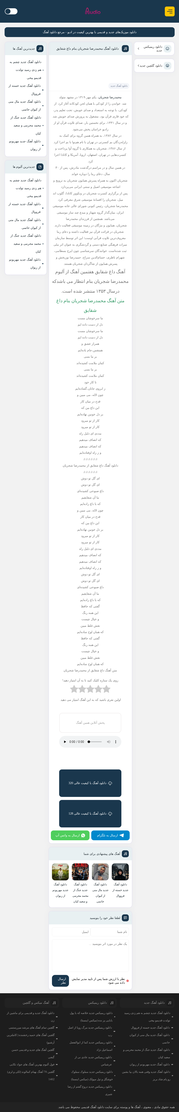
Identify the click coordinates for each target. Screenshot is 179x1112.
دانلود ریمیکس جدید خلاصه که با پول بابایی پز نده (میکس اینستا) (91, 1016)
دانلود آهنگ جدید (118, 85)
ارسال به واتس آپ (67, 835)
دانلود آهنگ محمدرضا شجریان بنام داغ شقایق (87, 48)
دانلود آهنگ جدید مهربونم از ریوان (25, 145)
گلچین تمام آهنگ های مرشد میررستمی (31, 1027)
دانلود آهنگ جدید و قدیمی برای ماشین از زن (30, 1016)
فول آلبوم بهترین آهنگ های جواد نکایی (32, 1064)
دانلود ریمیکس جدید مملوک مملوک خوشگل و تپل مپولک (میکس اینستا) (92, 1075)
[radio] (106, 690)
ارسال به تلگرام (107, 835)
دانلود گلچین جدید (151, 65)
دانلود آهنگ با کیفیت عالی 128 (87, 813)
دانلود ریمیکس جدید (153, 48)
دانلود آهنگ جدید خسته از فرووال (25, 89)
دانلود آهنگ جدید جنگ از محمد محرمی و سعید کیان (25, 125)
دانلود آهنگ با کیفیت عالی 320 (87, 783)
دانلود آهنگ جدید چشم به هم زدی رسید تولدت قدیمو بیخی (25, 70)
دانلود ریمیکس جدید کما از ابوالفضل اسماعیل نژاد (90, 1046)
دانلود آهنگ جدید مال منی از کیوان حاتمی (24, 105)
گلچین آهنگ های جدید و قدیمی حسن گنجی (33, 1053)
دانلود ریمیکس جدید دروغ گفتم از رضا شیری (90, 1090)
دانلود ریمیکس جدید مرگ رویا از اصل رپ (90, 1031)
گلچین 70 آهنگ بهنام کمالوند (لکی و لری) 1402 (31, 1075)
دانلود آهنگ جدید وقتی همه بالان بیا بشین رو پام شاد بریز (146, 1075)
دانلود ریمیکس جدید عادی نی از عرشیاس (93, 1061)
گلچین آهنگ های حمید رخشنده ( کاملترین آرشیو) (31, 1038)
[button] (170, 11)
